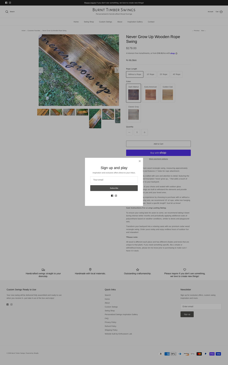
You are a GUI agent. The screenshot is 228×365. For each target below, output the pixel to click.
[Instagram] (116, 196)
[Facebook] (112, 196)
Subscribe (114, 188)
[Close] (140, 161)
